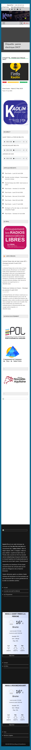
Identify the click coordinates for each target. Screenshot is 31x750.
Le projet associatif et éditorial (12, 591)
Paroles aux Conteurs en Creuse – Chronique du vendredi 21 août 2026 (15, 289)
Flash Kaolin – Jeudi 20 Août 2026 (14, 192)
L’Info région (10, 256)
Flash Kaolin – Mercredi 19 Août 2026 (15, 196)
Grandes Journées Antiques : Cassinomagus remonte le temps (16, 178)
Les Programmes (8, 594)
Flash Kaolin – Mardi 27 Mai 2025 (12, 88)
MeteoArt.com (18, 655)
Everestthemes (22, 744)
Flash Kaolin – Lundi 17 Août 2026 (14, 204)
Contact (6, 663)
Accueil (6, 587)
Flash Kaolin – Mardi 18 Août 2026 (14, 200)
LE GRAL (6, 666)
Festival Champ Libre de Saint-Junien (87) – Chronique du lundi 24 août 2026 (14, 262)
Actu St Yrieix (24, 82)
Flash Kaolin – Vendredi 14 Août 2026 (15, 213)
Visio (5, 732)
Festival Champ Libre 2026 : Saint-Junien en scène (16, 183)
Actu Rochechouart (13, 82)
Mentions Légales (8, 735)
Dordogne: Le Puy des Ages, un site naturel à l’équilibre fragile (16, 209)
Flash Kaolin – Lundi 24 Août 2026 (14, 173)
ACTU (5, 82)
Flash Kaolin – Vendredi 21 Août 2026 (15, 188)
